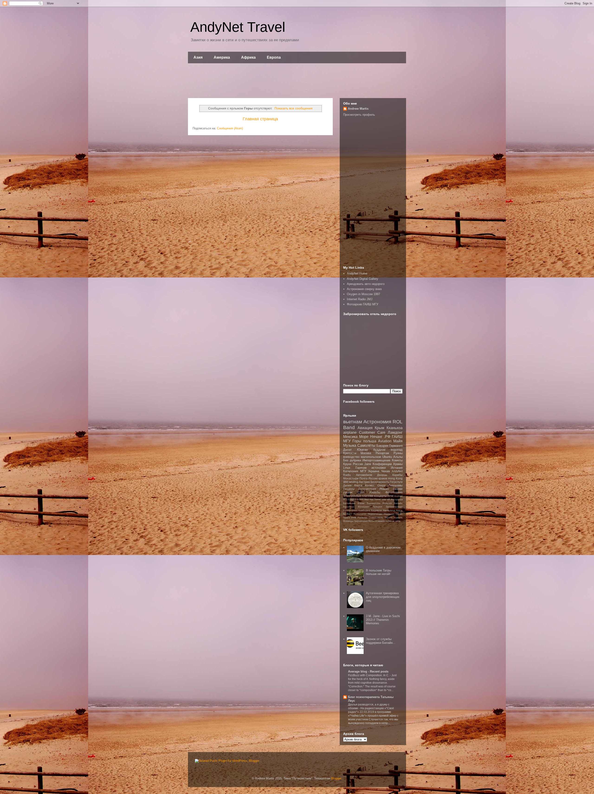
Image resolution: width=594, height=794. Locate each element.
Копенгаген (360, 514)
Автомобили (364, 474)
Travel (377, 499)
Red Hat (368, 499)
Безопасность (380, 481)
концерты (380, 495)
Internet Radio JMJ (359, 299)
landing (353, 481)
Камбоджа (364, 510)
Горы (356, 441)
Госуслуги (396, 481)
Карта (358, 485)
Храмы (398, 464)
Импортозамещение (376, 460)
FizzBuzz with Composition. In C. (369, 675)
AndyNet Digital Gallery (362, 279)
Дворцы (382, 474)
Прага (346, 517)
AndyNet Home (357, 273)
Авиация (365, 428)
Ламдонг (395, 432)
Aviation (384, 441)
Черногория (361, 521)
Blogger (336, 778)
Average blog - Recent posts (368, 671)
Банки (361, 503)
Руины (398, 453)
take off (386, 499)
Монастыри (350, 478)
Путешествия (367, 488)
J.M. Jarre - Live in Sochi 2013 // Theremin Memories (383, 619)
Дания (347, 485)
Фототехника (394, 492)
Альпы (398, 457)
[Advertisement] (297, 80)
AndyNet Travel (237, 27)
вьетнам (352, 421)
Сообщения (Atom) (230, 128)
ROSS (360, 499)
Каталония (350, 471)
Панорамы (395, 485)
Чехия (385, 471)
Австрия (364, 481)
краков (382, 478)
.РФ (387, 437)
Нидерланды (375, 514)
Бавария (382, 445)
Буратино (348, 506)
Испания (397, 467)
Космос (369, 485)
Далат (347, 449)
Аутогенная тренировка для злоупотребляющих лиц (383, 596)
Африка (248, 57)
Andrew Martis (358, 108)
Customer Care (372, 432)
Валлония (363, 506)
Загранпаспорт (394, 506)
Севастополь (376, 517)
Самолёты (366, 445)
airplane (350, 432)
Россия (358, 464)
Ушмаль (398, 517)
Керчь (399, 510)
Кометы (397, 460)
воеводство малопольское (362, 457)
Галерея (377, 506)
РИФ (353, 517)
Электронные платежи (358, 495)
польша (369, 441)
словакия (379, 521)
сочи (390, 495)
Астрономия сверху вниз (364, 289)
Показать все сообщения (293, 108)
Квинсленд (389, 510)
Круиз (347, 464)
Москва (366, 453)
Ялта (371, 521)
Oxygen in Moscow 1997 (363, 294)
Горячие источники (370, 467)
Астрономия (377, 421)
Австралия (397, 499)
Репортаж (382, 453)
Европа (274, 57)
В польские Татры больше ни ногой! (378, 572)
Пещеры (349, 488)
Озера (381, 485)
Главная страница (260, 119)
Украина (373, 471)
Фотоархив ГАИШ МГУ (362, 304)
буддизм (379, 449)
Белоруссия (373, 503)
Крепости (349, 453)
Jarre (367, 464)
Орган (399, 514)
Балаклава (349, 503)
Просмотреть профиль (359, 114)
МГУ (363, 471)
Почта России (368, 478)
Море (363, 437)
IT (344, 499)
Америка (222, 57)
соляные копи (392, 521)
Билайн (398, 503)
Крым (379, 428)
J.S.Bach (351, 499)
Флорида (348, 521)
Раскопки (363, 517)
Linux (346, 467)
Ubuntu (387, 457)
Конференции (382, 464)
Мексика (350, 437)
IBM (345, 481)
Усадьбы (374, 492)
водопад (397, 449)
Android (398, 496)
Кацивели (376, 510)
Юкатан (362, 449)
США (361, 492)
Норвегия (389, 514)
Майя (398, 441)
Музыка (349, 445)
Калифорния (350, 510)
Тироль (388, 517)
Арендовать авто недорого (365, 284)
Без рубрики (352, 460)
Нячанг (376, 437)
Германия (396, 445)
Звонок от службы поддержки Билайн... (380, 640)
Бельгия (387, 503)
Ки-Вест (347, 514)
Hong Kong (395, 478)
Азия (198, 57)
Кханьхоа (395, 428)
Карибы (397, 474)
